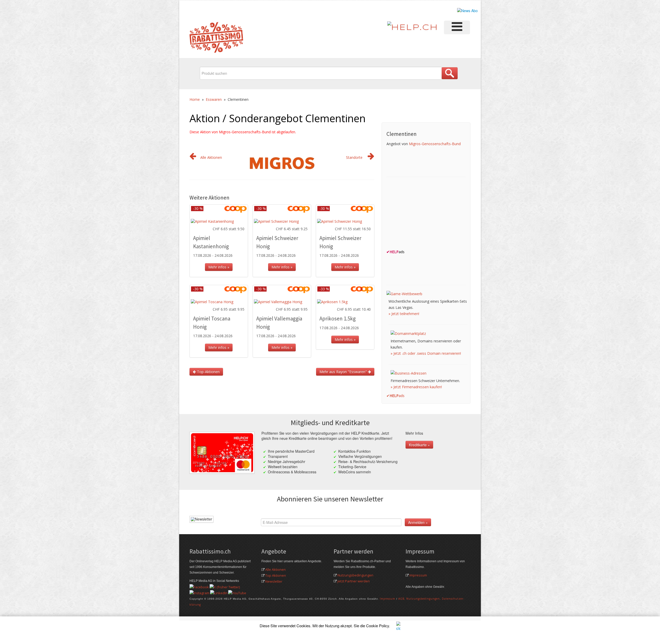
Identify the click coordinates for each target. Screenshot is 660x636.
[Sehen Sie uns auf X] (225, 586)
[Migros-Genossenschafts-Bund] (282, 162)
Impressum (418, 575)
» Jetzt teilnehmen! (404, 313)
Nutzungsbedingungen (355, 575)
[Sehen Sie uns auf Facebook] (199, 586)
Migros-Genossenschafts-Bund (435, 143)
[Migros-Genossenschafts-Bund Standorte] (371, 157)
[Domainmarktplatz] (408, 333)
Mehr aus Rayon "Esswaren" (343, 371)
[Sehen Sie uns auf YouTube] (237, 592)
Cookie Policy (377, 625)
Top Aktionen (275, 575)
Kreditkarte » (419, 444)
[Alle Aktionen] (192, 157)
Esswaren (214, 99)
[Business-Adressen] (408, 372)
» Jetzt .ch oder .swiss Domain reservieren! (426, 353)
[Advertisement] (425, 215)
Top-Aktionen (208, 371)
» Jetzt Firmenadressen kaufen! (416, 386)
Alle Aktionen (211, 157)
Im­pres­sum (387, 598)
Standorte (354, 157)
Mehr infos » (218, 267)
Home (194, 99)
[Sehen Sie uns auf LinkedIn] (218, 592)
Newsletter (273, 581)
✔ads (395, 395)
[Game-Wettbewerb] (404, 293)
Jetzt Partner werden (353, 581)
